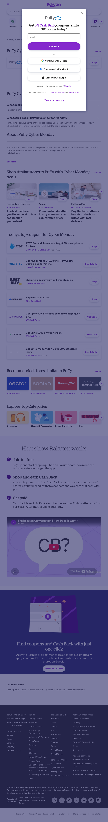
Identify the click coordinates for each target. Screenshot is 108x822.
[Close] (82, 13)
